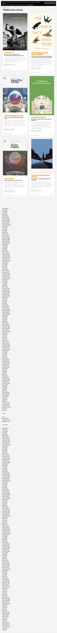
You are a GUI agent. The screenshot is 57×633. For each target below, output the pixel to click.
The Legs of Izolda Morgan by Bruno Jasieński (41, 179)
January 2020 (5, 325)
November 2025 (6, 222)
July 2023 (4, 263)
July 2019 (4, 334)
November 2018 (6, 346)
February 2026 (5, 217)
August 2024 (5, 244)
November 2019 (6, 328)
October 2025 (5, 223)
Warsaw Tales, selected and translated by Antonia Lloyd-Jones (14, 55)
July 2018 (4, 352)
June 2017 (4, 371)
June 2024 (5, 247)
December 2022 (6, 273)
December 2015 (6, 393)
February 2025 (5, 235)
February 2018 (5, 359)
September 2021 (6, 296)
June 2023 (5, 265)
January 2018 (5, 361)
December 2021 (6, 291)
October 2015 (5, 395)
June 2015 (4, 399)
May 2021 (4, 302)
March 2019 (5, 340)
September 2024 (6, 242)
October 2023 (5, 259)
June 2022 (5, 282)
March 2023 (5, 269)
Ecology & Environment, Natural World (39, 52)
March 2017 (5, 376)
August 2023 (5, 262)
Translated (40, 54)
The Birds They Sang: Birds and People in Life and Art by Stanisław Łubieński (41, 57)
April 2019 (4, 339)
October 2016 (5, 382)
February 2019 (5, 342)
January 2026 (5, 219)
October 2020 (5, 312)
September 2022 (6, 278)
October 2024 (5, 241)
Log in (3, 417)
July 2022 (4, 281)
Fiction (11, 52)
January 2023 (5, 272)
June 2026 (5, 211)
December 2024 (6, 238)
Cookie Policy (30, 4)
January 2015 (5, 402)
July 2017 (4, 370)
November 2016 (6, 380)
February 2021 (5, 306)
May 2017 (4, 373)
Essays (33, 175)
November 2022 (6, 275)
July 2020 (4, 316)
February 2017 (5, 377)
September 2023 (6, 260)
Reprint (21, 115)
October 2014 (5, 405)
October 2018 (5, 348)
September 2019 (6, 331)
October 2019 (5, 330)
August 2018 (5, 350)
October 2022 (5, 276)
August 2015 (5, 396)
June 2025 (5, 229)
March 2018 (5, 358)
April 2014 (4, 410)
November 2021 (6, 293)
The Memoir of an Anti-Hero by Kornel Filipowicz (41, 119)
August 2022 (5, 279)
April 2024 (4, 250)
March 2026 (5, 216)
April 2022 (4, 285)
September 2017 (6, 367)
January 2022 (5, 290)
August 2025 (5, 226)
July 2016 (4, 386)
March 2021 (5, 305)
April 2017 (4, 374)
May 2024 (4, 248)
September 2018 (6, 349)
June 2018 (4, 353)
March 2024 (5, 251)
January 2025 (5, 236)
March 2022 (5, 287)
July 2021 (4, 299)
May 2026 (4, 213)
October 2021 (5, 294)
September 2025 (6, 224)
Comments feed (6, 420)
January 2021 (5, 307)
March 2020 (5, 322)
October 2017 (5, 365)
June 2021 (4, 300)
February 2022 (5, 288)
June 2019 (4, 336)
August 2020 (5, 315)
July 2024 (4, 245)
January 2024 (5, 254)
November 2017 (6, 364)
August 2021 (5, 297)
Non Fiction (34, 54)
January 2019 (5, 343)
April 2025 (4, 232)
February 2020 (5, 324)
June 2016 (4, 388)
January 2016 (5, 392)
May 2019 (4, 337)
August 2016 (5, 385)
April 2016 (4, 390)
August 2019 (5, 333)
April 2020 (4, 321)
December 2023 (6, 256)
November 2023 (6, 257)
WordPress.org (5, 421)
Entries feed (5, 418)
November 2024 (6, 239)
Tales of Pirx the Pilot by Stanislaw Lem (13, 118)
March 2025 (5, 233)
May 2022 (4, 284)
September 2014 (6, 407)
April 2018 (4, 356)
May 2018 (4, 355)
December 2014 (6, 404)
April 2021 (4, 303)
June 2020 (5, 318)
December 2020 (6, 309)
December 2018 (6, 345)
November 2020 (6, 310)
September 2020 (6, 313)
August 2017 (5, 368)
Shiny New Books (11, 64)
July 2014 (4, 408)
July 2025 (4, 227)
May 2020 (4, 319)
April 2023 (4, 267)
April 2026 (4, 214)
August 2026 (5, 208)
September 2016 (6, 383)
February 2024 (5, 253)
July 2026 (4, 210)
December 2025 (6, 220)
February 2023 (5, 270)
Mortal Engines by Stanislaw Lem (13, 180)
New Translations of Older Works (12, 115)
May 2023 (4, 266)
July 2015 (4, 398)
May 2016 (4, 389)
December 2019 (6, 327)
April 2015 (4, 401)
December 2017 (6, 362)
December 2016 (6, 379)
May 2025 (4, 230)
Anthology (7, 52)
